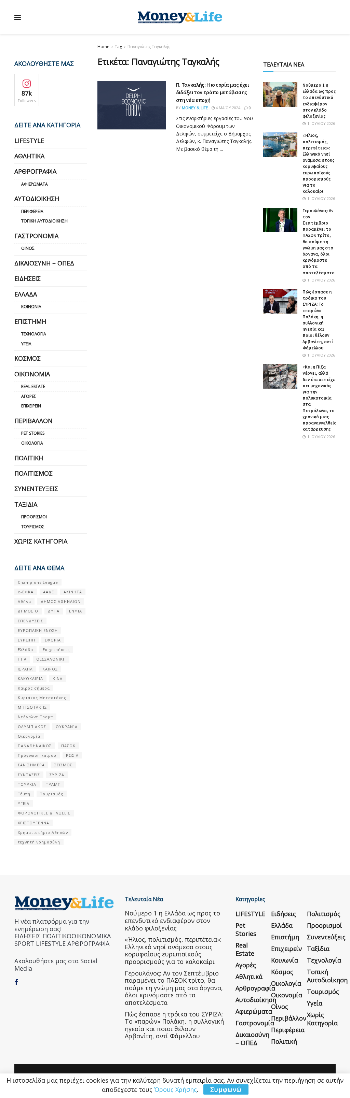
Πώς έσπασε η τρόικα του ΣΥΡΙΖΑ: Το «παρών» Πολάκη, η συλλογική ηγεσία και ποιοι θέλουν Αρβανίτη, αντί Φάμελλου (317, 320)
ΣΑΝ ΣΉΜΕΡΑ (31, 764)
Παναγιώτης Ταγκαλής (148, 46)
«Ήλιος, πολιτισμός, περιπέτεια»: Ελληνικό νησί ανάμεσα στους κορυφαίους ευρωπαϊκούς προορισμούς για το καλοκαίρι (318, 163)
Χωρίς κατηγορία (40, 541)
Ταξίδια (25, 504)
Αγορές (28, 396)
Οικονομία (32, 374)
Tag (118, 46)
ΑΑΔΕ (48, 591)
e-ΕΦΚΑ (25, 591)
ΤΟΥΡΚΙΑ (27, 784)
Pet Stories (32, 433)
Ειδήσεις (27, 278)
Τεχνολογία (33, 334)
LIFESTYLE (29, 140)
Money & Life (195, 107)
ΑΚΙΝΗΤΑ (73, 591)
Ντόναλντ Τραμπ (35, 716)
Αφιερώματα (34, 184)
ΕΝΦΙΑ (75, 610)
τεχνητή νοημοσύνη (39, 841)
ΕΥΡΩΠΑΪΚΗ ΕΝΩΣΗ (38, 630)
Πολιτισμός (33, 473)
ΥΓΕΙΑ (23, 803)
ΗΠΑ (22, 659)
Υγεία (26, 344)
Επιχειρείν (31, 406)
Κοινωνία (31, 306)
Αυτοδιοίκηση (36, 198)
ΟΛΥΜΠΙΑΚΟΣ (32, 726)
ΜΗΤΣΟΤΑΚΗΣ (32, 707)
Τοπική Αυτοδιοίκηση (44, 221)
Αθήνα (24, 601)
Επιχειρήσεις (56, 649)
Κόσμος (27, 358)
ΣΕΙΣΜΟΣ (63, 764)
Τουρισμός (32, 527)
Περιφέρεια (32, 211)
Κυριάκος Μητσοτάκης (42, 697)
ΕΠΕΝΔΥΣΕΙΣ (30, 620)
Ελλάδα (25, 294)
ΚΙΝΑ (58, 678)
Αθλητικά (29, 156)
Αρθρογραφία (35, 171)
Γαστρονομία (36, 236)
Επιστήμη (30, 321)
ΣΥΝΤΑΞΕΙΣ (29, 774)
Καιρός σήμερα (34, 688)
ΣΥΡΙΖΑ (57, 774)
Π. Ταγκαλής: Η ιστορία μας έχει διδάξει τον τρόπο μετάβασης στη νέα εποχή (212, 92)
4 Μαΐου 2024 (227, 107)
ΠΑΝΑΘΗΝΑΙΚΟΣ (35, 745)
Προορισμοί (34, 517)
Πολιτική (28, 458)
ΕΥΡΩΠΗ (26, 639)
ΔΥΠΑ (53, 610)
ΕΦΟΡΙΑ (53, 639)
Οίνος (28, 248)
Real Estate (33, 386)
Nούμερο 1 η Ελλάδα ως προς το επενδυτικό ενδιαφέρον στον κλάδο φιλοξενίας (319, 100)
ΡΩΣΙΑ (72, 755)
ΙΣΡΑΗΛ (25, 668)
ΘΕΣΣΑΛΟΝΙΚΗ (51, 659)
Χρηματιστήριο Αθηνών (43, 832)
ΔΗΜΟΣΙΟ (28, 610)
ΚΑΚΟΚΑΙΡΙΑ (30, 678)
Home (103, 46)
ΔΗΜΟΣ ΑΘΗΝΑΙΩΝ (61, 601)
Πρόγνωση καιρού (37, 755)
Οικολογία (32, 443)
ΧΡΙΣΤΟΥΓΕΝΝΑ (33, 822)
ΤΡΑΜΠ (53, 784)
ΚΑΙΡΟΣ (50, 668)
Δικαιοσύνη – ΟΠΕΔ (44, 263)
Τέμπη (24, 793)
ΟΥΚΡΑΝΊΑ (67, 726)
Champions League (38, 582)
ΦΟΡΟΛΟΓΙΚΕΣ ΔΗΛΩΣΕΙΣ (44, 812)
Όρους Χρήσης (175, 1089)
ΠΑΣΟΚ (68, 745)
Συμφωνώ (226, 1089)
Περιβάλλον (33, 421)
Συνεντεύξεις (36, 489)
